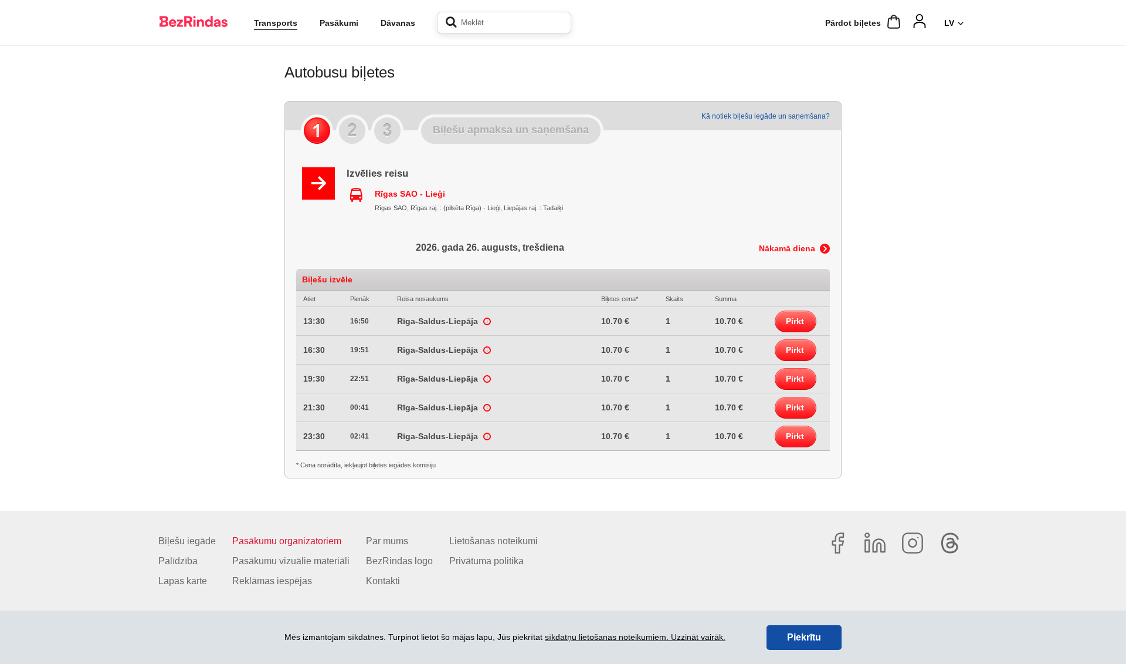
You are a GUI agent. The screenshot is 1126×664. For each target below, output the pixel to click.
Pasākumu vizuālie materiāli (291, 561)
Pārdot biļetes (853, 23)
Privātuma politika (486, 561)
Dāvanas (398, 23)
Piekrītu (804, 637)
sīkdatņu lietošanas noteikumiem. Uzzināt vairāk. (635, 637)
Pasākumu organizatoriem (286, 541)
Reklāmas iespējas (272, 581)
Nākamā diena (787, 248)
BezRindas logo (399, 561)
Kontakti (383, 581)
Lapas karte (182, 581)
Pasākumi (339, 23)
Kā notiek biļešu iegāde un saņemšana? (765, 116)
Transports (275, 23)
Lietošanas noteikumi (493, 541)
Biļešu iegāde (187, 541)
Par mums (387, 541)
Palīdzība (178, 561)
